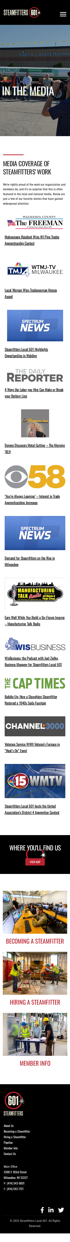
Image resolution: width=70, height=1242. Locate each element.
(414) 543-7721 (15, 1189)
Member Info (11, 1148)
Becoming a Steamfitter (17, 1131)
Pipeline (8, 1142)
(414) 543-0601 (15, 1183)
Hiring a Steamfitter (15, 1137)
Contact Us (10, 1153)
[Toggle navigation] (63, 14)
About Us (9, 1125)
